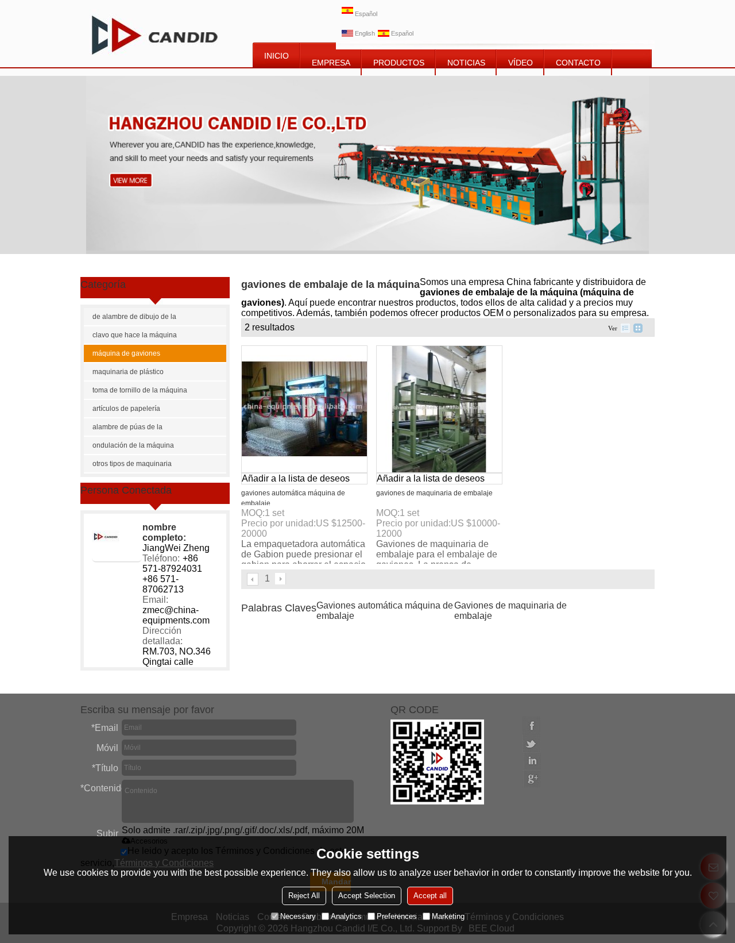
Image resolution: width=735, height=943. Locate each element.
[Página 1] (253, 579)
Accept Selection (366, 895)
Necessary (298, 916)
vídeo (520, 62)
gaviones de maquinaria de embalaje (434, 493)
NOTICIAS (466, 62)
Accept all (430, 895)
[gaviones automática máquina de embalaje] (304, 409)
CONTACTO (578, 62)
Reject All (304, 895)
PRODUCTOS (398, 62)
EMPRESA (331, 62)
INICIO (276, 55)
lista (625, 328)
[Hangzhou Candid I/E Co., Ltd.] (154, 33)
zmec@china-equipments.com (176, 615)
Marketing (448, 916)
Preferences (397, 916)
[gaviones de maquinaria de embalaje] (439, 409)
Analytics (346, 916)
